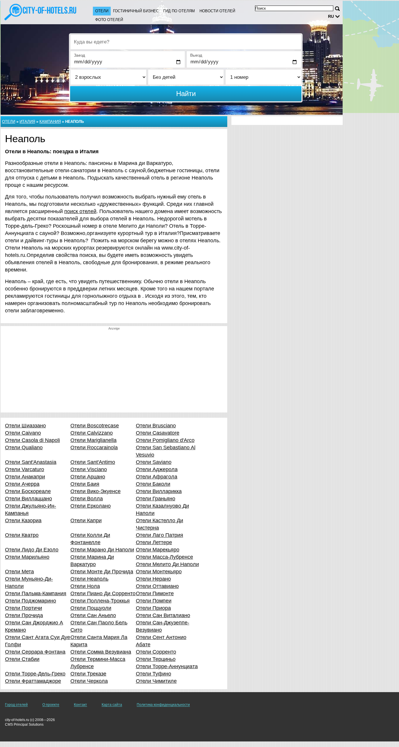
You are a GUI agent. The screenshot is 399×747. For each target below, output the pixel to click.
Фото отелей (109, 20)
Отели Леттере (154, 542)
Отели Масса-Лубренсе (164, 557)
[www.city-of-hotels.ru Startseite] (40, 12)
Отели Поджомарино (30, 601)
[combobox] (185, 42)
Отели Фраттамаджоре (33, 681)
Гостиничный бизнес (136, 11)
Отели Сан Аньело (93, 615)
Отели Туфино (153, 674)
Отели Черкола (89, 681)
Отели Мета (19, 571)
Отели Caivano (23, 433)
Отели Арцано (87, 477)
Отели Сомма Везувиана (100, 652)
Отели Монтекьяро (159, 571)
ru (331, 16)
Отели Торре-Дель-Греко (35, 674)
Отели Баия (84, 484)
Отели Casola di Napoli (32, 440)
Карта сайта (112, 705)
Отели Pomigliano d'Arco (165, 440)
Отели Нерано (153, 579)
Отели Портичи (23, 608)
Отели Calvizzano (91, 433)
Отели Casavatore (157, 433)
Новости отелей (217, 11)
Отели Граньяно (155, 499)
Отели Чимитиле (156, 681)
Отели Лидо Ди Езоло (31, 550)
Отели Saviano (153, 462)
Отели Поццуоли (90, 608)
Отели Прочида (24, 615)
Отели (101, 11)
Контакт (80, 705)
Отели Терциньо (156, 659)
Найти (186, 93)
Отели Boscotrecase (94, 426)
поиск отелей (80, 211)
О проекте (50, 705)
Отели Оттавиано (157, 586)
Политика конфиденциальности (163, 705)
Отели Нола (85, 586)
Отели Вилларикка (159, 491)
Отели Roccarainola (94, 447)
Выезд (196, 55)
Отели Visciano (88, 469)
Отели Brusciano (156, 426)
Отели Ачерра (22, 484)
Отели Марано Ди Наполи (102, 550)
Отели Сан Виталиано (163, 615)
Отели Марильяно (27, 557)
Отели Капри (86, 520)
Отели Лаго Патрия (159, 535)
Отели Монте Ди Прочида (101, 571)
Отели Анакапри (25, 477)
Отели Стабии (22, 659)
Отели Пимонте (155, 593)
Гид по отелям (179, 11)
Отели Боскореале (28, 491)
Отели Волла (86, 499)
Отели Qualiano (24, 447)
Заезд (79, 55)
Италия (27, 121)
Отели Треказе (88, 674)
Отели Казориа (23, 520)
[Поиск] (337, 8)
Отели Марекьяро (157, 550)
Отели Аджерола (157, 469)
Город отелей (16, 705)
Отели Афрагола (156, 477)
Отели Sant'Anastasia (30, 462)
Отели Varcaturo (24, 469)
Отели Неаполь (89, 579)
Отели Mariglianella (93, 440)
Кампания (50, 121)
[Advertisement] (114, 371)
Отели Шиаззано (25, 426)
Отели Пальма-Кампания (35, 593)
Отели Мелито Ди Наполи (167, 564)
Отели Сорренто (156, 652)
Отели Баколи (153, 484)
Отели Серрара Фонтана (35, 652)
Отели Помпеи (153, 601)
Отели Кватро (22, 535)
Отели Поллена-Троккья (100, 601)
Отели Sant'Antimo (92, 462)
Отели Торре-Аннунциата (167, 666)
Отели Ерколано (90, 506)
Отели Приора (153, 608)
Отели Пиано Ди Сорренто (103, 593)
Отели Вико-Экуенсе (95, 491)
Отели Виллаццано (28, 499)
